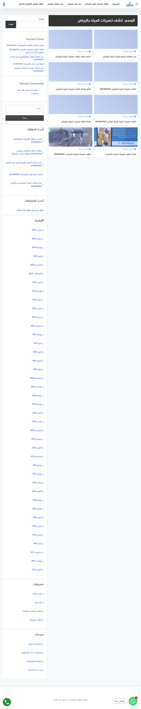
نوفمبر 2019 (36, 439)
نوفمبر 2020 (36, 387)
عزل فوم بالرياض (74, 4)
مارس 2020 (37, 421)
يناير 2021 (37, 369)
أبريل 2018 (37, 517)
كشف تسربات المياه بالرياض (96, 4)
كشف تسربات (36, 620)
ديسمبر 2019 (36, 430)
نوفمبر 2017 (36, 561)
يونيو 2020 (37, 404)
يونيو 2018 (37, 509)
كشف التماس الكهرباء (32, 611)
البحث (41, 19)
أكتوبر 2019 (37, 448)
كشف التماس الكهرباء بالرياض (31, 4)
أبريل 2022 (37, 299)
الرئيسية (116, 4)
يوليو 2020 (37, 395)
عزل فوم (38, 602)
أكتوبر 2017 (37, 570)
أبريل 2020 (37, 413)
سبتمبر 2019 (36, 456)
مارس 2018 (37, 526)
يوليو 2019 (37, 465)
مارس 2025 (37, 230)
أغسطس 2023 (35, 273)
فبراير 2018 (37, 535)
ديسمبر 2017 (36, 552)
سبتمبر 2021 (36, 326)
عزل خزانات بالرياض (55, 4)
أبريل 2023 (37, 282)
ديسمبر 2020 (36, 378)
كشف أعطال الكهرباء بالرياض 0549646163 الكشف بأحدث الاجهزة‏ (26, 51)
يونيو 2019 (37, 474)
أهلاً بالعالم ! (21, 210)
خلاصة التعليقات (34, 661)
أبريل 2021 (37, 352)
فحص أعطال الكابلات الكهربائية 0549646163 (25, 45)
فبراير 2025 (37, 239)
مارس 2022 (37, 308)
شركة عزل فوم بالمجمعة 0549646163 (28, 64)
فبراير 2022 (37, 317)
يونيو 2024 (37, 247)
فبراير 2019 (37, 482)
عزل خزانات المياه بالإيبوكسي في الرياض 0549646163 (27, 58)
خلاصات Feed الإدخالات (32, 653)
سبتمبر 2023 (36, 265)
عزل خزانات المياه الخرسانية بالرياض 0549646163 (29, 70)
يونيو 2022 (37, 291)
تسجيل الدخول (35, 644)
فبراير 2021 (37, 361)
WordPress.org (35, 670)
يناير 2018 (37, 543)
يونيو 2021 (37, 334)
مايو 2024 (37, 256)
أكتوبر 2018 (37, 491)
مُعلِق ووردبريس (31, 90)
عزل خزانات (37, 594)
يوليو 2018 (37, 500)
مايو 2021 (38, 343)
